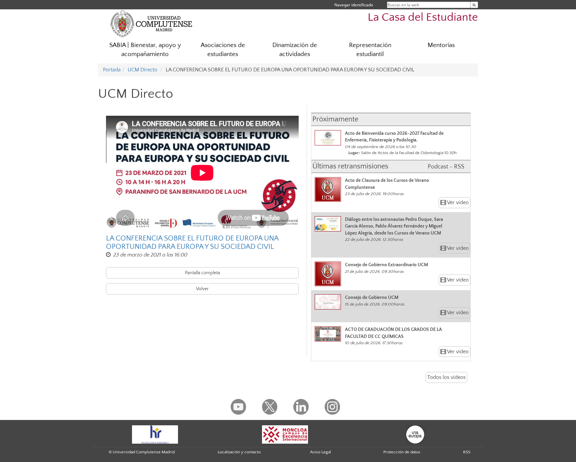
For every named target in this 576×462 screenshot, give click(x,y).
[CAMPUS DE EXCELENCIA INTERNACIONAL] (285, 434)
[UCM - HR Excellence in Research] (155, 434)
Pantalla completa (202, 273)
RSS (466, 452)
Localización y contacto (239, 452)
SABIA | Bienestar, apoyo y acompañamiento (145, 50)
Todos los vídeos (446, 377)
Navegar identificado (353, 5)
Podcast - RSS (446, 166)
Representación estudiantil (370, 50)
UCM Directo (142, 70)
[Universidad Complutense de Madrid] (151, 23)
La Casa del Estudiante (423, 17)
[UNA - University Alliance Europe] (415, 434)
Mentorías (441, 45)
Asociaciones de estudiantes (223, 50)
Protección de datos (401, 452)
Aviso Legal (320, 452)
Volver (202, 289)
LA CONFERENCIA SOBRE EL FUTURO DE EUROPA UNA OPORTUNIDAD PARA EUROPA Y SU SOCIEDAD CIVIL (192, 242)
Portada (112, 70)
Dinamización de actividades (294, 50)
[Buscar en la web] (474, 5)
